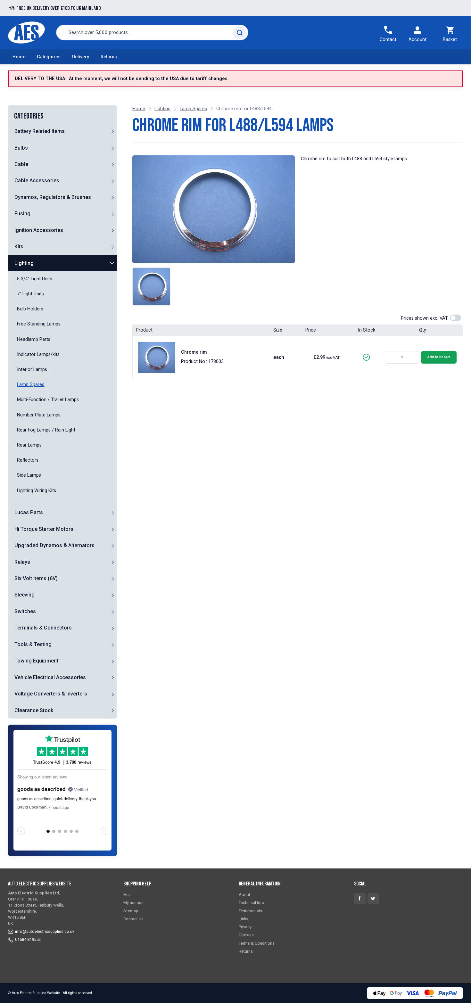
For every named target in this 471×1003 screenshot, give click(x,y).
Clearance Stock (33, 710)
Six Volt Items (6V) (36, 578)
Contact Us (133, 919)
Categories (49, 57)
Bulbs (21, 148)
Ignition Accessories (38, 230)
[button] (112, 131)
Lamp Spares (193, 108)
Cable (21, 164)
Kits (18, 246)
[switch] (455, 318)
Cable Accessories (36, 181)
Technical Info (251, 902)
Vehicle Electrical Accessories (50, 677)
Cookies (246, 935)
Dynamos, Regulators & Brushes (52, 197)
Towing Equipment (36, 661)
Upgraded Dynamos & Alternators (54, 545)
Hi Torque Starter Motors (43, 529)
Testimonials (250, 910)
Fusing (22, 213)
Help (127, 894)
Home (18, 57)
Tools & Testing (33, 644)
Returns (109, 57)
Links (243, 919)
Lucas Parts (28, 512)
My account (134, 902)
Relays (22, 562)
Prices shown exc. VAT (424, 318)
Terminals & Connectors (43, 628)
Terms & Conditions (257, 943)
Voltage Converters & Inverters (50, 694)
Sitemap (130, 910)
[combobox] (152, 32)
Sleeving (24, 595)
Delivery (80, 57)
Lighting (24, 263)
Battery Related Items (39, 131)
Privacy (245, 927)
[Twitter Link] (373, 898)
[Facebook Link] (360, 898)
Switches (25, 611)
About (244, 894)
